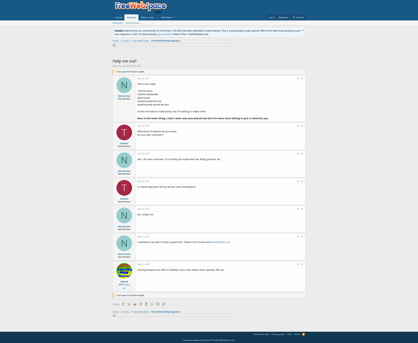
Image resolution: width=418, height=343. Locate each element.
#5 (302, 208)
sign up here (164, 34)
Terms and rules (261, 334)
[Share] (298, 79)
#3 (302, 153)
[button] (156, 17)
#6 (302, 236)
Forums (131, 17)
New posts (118, 22)
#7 (302, 264)
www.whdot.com (220, 242)
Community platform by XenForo (209, 340)
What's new (147, 17)
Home (118, 17)
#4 (302, 181)
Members (166, 17)
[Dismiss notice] (302, 30)
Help (289, 334)
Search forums (133, 22)
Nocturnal (120, 65)
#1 (302, 78)
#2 (302, 125)
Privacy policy (278, 334)
